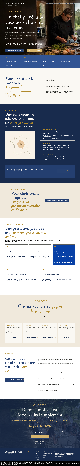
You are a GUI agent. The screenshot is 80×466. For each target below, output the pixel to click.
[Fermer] (78, 463)
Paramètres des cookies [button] (59, 463)
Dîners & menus (37, 453)
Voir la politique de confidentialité (11, 464)
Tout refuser (68, 463)
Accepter (74, 463)
